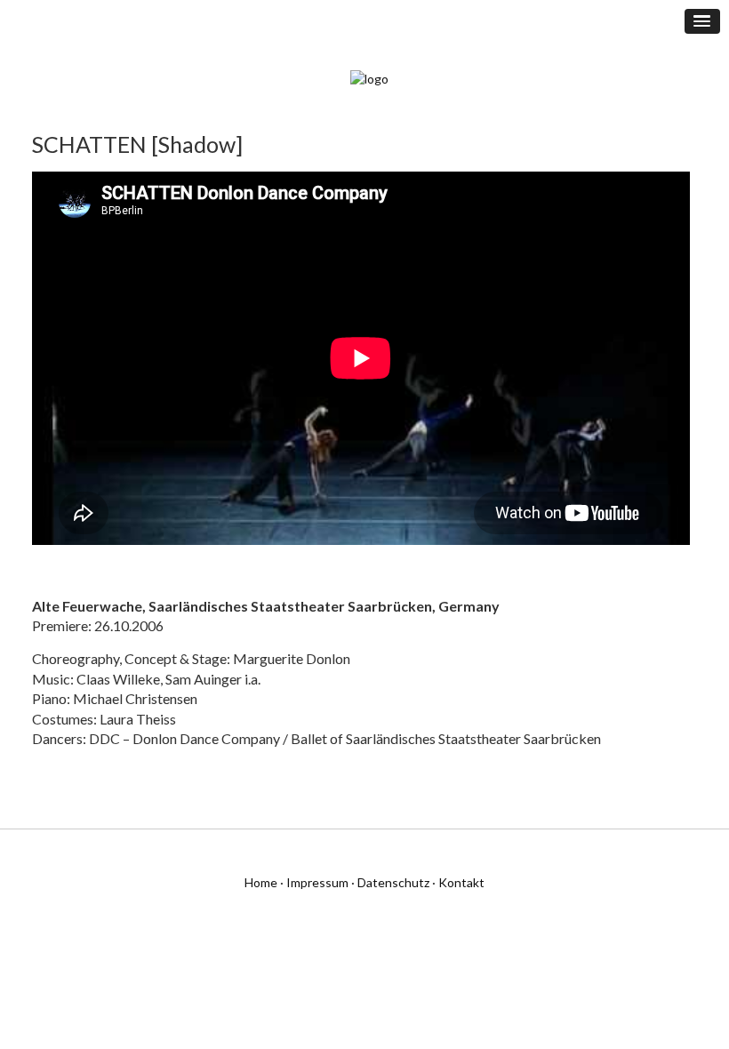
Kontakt (461, 882)
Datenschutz (393, 882)
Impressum (317, 882)
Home (260, 882)
